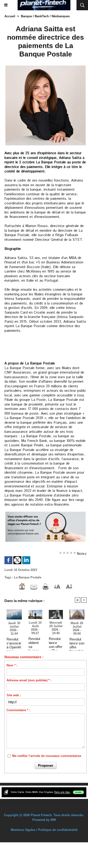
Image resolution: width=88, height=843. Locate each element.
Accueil (9, 16)
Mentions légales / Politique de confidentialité (44, 830)
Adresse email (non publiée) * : (29, 680)
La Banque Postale (27, 577)
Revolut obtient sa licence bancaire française (35, 642)
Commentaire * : (18, 710)
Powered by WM (44, 820)
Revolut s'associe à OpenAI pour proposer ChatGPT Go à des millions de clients (14, 643)
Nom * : (12, 665)
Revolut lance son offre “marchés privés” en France (76, 643)
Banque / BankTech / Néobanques (45, 16)
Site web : (14, 695)
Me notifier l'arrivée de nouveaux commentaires (46, 756)
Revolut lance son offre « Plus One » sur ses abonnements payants (55, 642)
